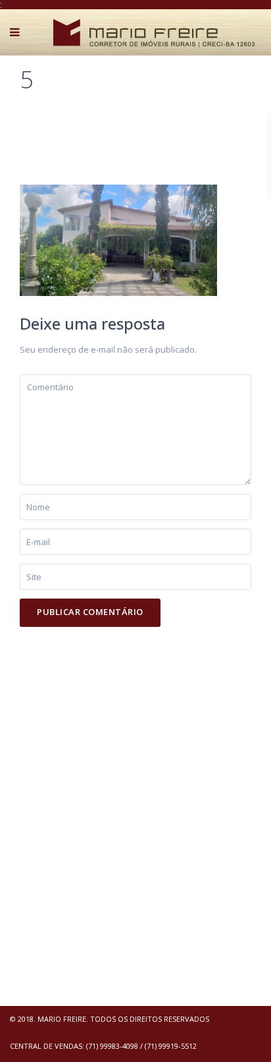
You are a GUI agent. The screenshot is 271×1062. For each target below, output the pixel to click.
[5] (118, 239)
